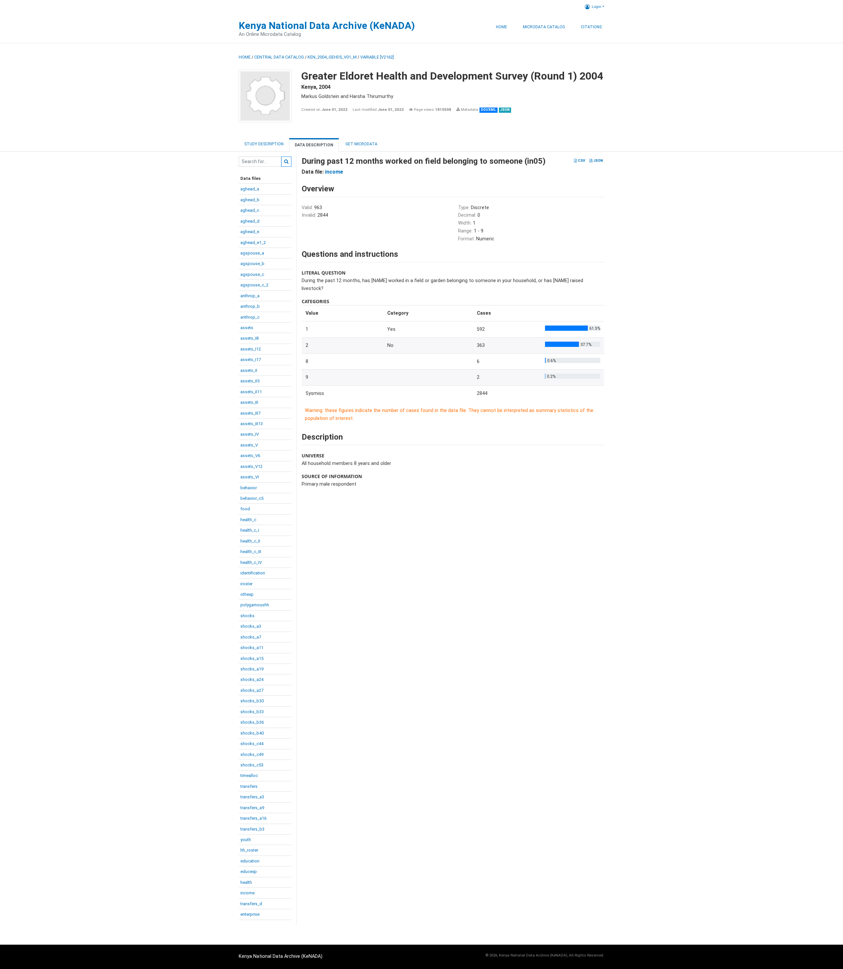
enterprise (249, 914)
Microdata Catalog (544, 27)
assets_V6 (250, 455)
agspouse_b (252, 263)
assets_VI (249, 476)
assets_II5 (249, 380)
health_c (248, 519)
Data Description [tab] (314, 145)
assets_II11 (251, 391)
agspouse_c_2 (254, 284)
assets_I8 (249, 338)
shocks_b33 (252, 711)
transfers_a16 (253, 818)
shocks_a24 (251, 679)
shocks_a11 (251, 647)
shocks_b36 (252, 722)
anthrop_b (250, 306)
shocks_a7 (250, 637)
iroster (246, 583)
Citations (591, 27)
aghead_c (249, 210)
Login (596, 6)
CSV (581, 160)
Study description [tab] (264, 144)
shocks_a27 (251, 690)
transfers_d (251, 903)
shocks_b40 (252, 733)
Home (501, 27)
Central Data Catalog (279, 57)
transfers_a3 (252, 796)
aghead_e (249, 231)
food (245, 508)
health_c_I (249, 530)
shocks (247, 615)
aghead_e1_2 (253, 242)
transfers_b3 (252, 829)
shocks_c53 (251, 765)
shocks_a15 (251, 658)
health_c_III (250, 551)
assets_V (249, 445)
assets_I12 (250, 349)
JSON (597, 160)
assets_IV (249, 434)
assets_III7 (250, 413)
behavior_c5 (251, 498)
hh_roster (249, 850)
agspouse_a (252, 253)
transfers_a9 (252, 807)
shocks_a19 (251, 668)
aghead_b (249, 199)
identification (252, 572)
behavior (248, 487)
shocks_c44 (251, 743)
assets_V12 (251, 466)
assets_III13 (251, 423)
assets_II (248, 370)
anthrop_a (249, 295)
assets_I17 (250, 359)
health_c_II (250, 541)
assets (246, 327)
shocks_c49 (251, 754)
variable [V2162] (377, 57)
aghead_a (249, 188)
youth (245, 839)
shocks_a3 (250, 626)
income (247, 892)
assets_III (249, 402)
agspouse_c (252, 274)
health (246, 882)
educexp (248, 871)
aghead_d (249, 221)
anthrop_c (249, 317)
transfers (249, 786)
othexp (247, 594)
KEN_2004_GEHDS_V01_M (332, 57)
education (249, 861)
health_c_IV (251, 562)
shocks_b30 (252, 700)
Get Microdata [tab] (360, 144)
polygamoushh (254, 604)
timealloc (249, 775)
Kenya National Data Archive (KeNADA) (327, 25)
